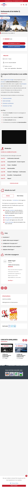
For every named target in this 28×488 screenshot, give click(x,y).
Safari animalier (7, 101)
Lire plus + (10, 280)
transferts (12, 210)
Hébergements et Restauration (10, 302)
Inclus (8, 196)
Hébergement (9, 217)
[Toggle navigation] (25, 5)
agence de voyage (9, 79)
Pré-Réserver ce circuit (14, 43)
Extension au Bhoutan (8, 103)
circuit (2, 82)
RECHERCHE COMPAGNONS (14, 46)
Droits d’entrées (9, 222)
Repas (6, 215)
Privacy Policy (15, 483)
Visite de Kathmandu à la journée (6, 355)
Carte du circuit (14, 183)
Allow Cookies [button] (14, 485)
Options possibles (6, 299)
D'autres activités (7, 98)
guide (8, 220)
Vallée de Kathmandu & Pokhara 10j (21, 355)
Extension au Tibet (7, 106)
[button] (2, 287)
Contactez (15, 200)
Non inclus (20, 196)
